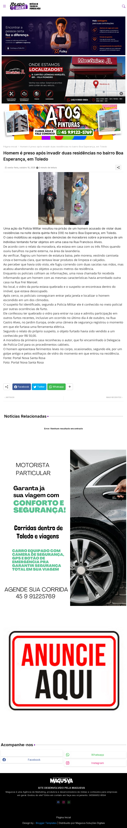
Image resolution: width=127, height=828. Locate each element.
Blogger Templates (46, 823)
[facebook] (58, 802)
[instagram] (64, 802)
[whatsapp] (69, 802)
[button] (123, 6)
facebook (34, 759)
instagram (97, 763)
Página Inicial (63, 817)
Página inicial (10, 146)
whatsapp (97, 754)
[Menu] (4, 6)
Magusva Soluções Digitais (90, 823)
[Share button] (69, 386)
